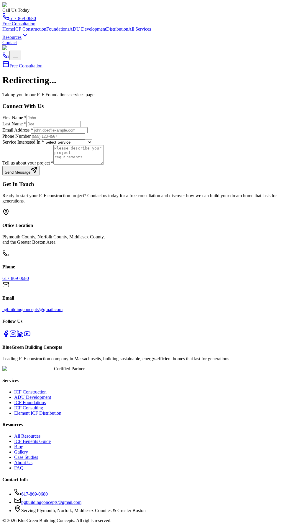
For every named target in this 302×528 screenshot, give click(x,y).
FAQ (19, 467)
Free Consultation (18, 23)
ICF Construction (30, 28)
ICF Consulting (28, 407)
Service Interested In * (23, 142)
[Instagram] (13, 335)
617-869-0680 (22, 18)
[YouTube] (27, 335)
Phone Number (16, 136)
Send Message (17, 172)
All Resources (27, 436)
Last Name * (14, 123)
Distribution (117, 28)
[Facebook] (5, 335)
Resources (12, 37)
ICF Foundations (30, 402)
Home (8, 28)
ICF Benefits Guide (32, 441)
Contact (9, 42)
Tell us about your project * (27, 162)
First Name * (14, 117)
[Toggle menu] (15, 55)
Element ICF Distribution (37, 413)
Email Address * (17, 129)
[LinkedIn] (20, 335)
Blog (18, 446)
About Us (23, 462)
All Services (139, 28)
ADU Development (87, 28)
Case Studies (26, 457)
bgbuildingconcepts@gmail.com (32, 309)
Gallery (21, 451)
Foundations (57, 28)
